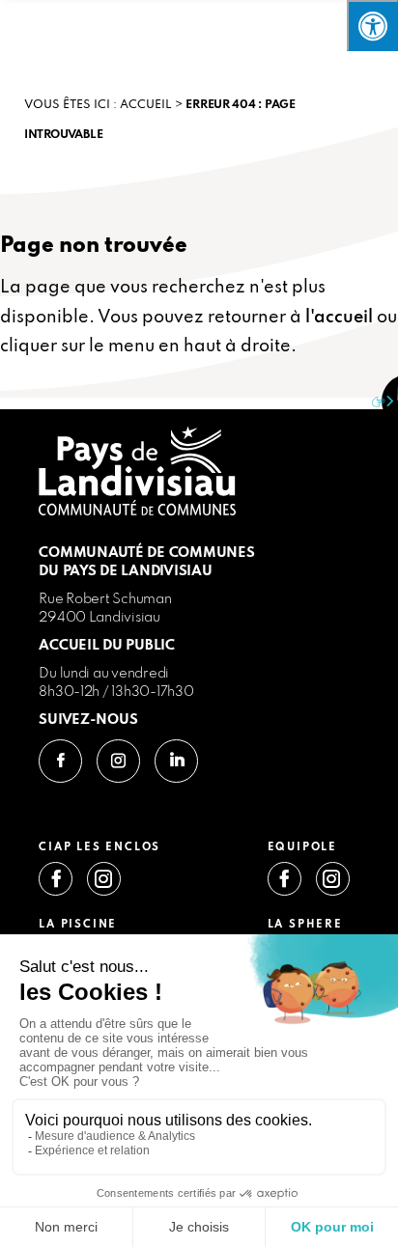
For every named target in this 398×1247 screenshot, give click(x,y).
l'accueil (339, 317)
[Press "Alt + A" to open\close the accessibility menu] (372, 25)
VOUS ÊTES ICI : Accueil (98, 105)
